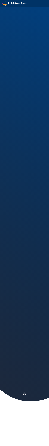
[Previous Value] (2, 197)
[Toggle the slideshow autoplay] (24, 393)
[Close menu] (45, 3)
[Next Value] (46, 197)
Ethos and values (14, 175)
